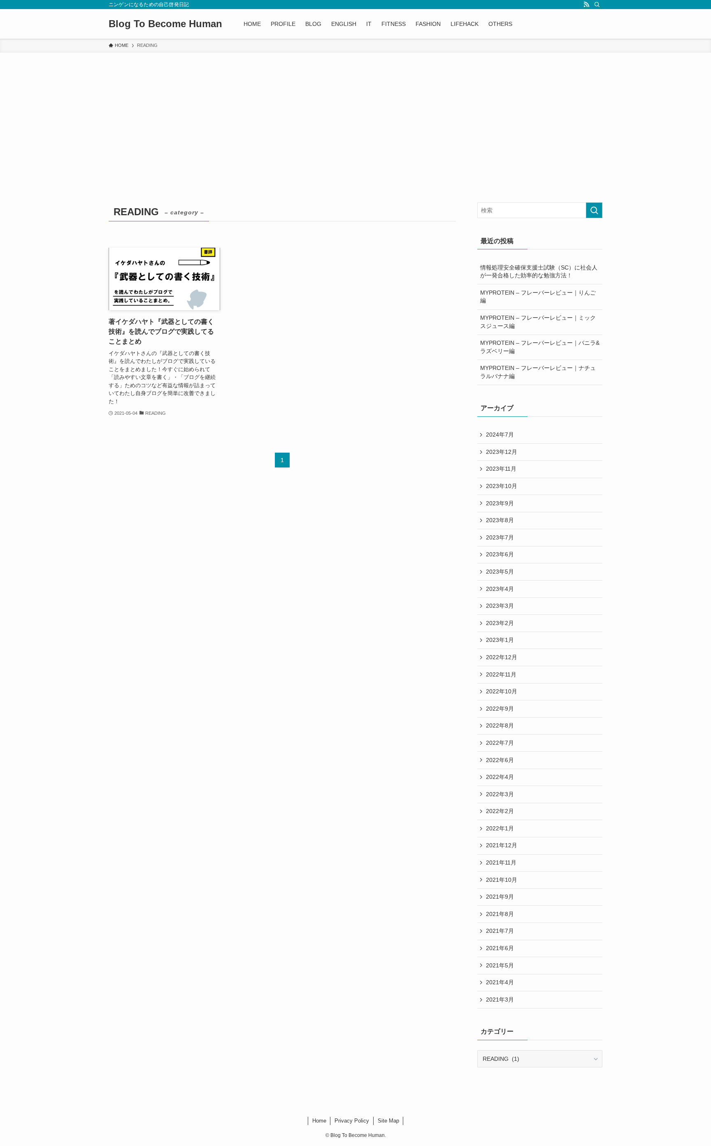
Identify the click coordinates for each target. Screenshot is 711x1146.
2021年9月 (500, 896)
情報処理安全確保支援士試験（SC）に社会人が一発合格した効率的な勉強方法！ (538, 271)
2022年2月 (500, 811)
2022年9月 (500, 708)
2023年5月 (500, 571)
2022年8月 (500, 725)
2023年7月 (500, 537)
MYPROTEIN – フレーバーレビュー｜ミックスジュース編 (538, 321)
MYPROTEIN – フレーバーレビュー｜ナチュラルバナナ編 (538, 372)
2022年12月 (501, 657)
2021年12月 (501, 845)
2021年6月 (500, 948)
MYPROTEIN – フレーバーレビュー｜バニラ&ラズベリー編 (539, 346)
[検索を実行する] (594, 210)
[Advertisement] (355, 114)
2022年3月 (500, 794)
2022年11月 (501, 674)
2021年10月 (501, 879)
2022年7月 (500, 742)
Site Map (388, 1121)
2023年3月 (500, 605)
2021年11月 (501, 862)
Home (319, 1121)
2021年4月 (500, 982)
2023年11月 (501, 468)
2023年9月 (500, 503)
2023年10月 (501, 486)
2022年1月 (500, 828)
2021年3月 (500, 999)
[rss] (586, 4)
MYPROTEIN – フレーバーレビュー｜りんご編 (538, 296)
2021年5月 (500, 965)
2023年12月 (501, 452)
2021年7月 (500, 930)
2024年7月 (500, 434)
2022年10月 (501, 691)
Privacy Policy (352, 1121)
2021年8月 (500, 914)
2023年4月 (500, 589)
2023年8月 (500, 520)
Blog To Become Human (165, 24)
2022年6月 (500, 760)
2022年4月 (500, 777)
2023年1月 (500, 640)
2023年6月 (500, 554)
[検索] (597, 4)
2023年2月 (500, 623)
